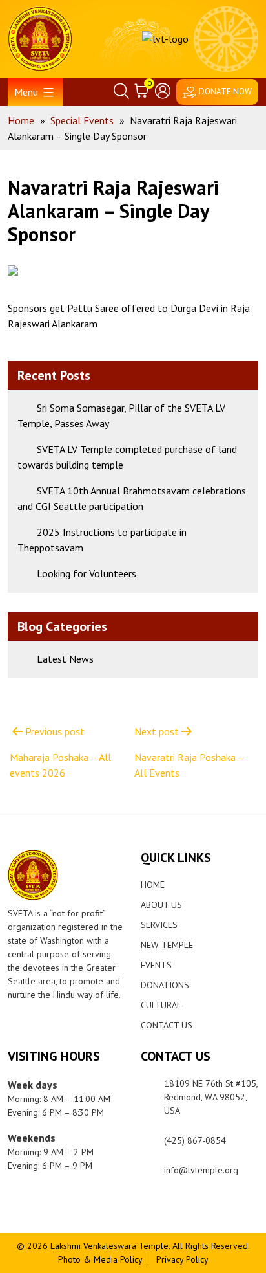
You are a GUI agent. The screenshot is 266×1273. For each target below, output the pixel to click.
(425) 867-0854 (195, 1140)
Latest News (65, 658)
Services (159, 925)
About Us (161, 905)
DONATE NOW (225, 91)
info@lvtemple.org (201, 1170)
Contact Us (166, 1025)
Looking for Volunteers (86, 573)
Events (156, 965)
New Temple (167, 945)
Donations (165, 985)
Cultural (161, 1005)
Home (153, 885)
